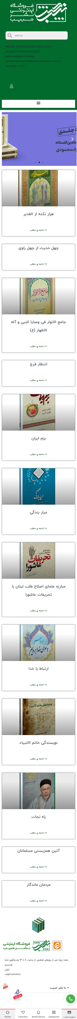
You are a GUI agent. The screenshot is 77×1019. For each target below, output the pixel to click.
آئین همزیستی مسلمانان (38, 851)
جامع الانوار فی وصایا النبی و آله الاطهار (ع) (38, 326)
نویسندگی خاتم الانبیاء (39, 743)
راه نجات (38, 817)
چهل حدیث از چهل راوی (39, 248)
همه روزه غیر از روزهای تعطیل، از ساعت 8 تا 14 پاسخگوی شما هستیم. (36, 962)
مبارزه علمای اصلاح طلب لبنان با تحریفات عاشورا (38, 591)
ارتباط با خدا (38, 669)
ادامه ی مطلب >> (38, 230)
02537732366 (13, 974)
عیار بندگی (38, 512)
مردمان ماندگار (38, 885)
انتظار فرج (38, 364)
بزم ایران (38, 438)
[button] (39, 103)
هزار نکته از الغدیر (38, 214)
